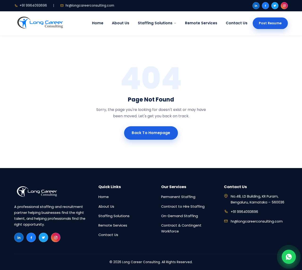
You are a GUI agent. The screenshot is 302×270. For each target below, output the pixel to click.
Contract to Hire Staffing (183, 206)
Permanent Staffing (178, 196)
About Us (120, 23)
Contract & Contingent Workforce (181, 228)
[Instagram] (284, 5)
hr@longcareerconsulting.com (90, 5)
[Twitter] (274, 5)
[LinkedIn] (256, 5)
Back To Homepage (151, 132)
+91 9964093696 (33, 5)
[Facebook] (265, 5)
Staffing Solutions (155, 23)
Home (97, 23)
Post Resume (270, 23)
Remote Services (201, 23)
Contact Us (236, 23)
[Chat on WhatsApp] (289, 257)
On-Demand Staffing (179, 216)
